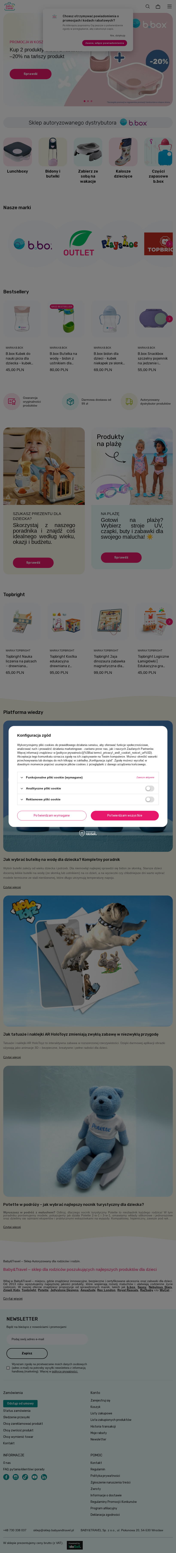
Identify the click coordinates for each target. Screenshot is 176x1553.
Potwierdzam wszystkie (124, 815)
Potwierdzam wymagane (52, 815)
